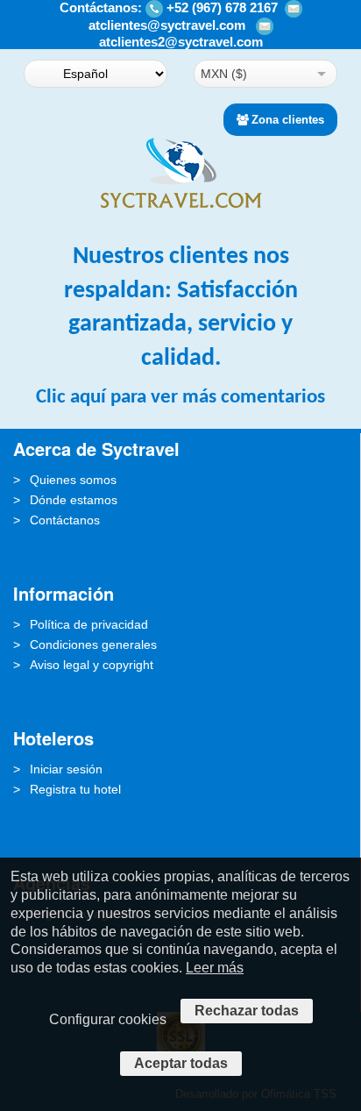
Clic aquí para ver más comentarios (180, 398)
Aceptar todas (181, 1063)
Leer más (215, 967)
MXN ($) (224, 74)
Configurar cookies (107, 1019)
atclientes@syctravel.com (166, 25)
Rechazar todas (247, 1010)
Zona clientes (287, 119)
